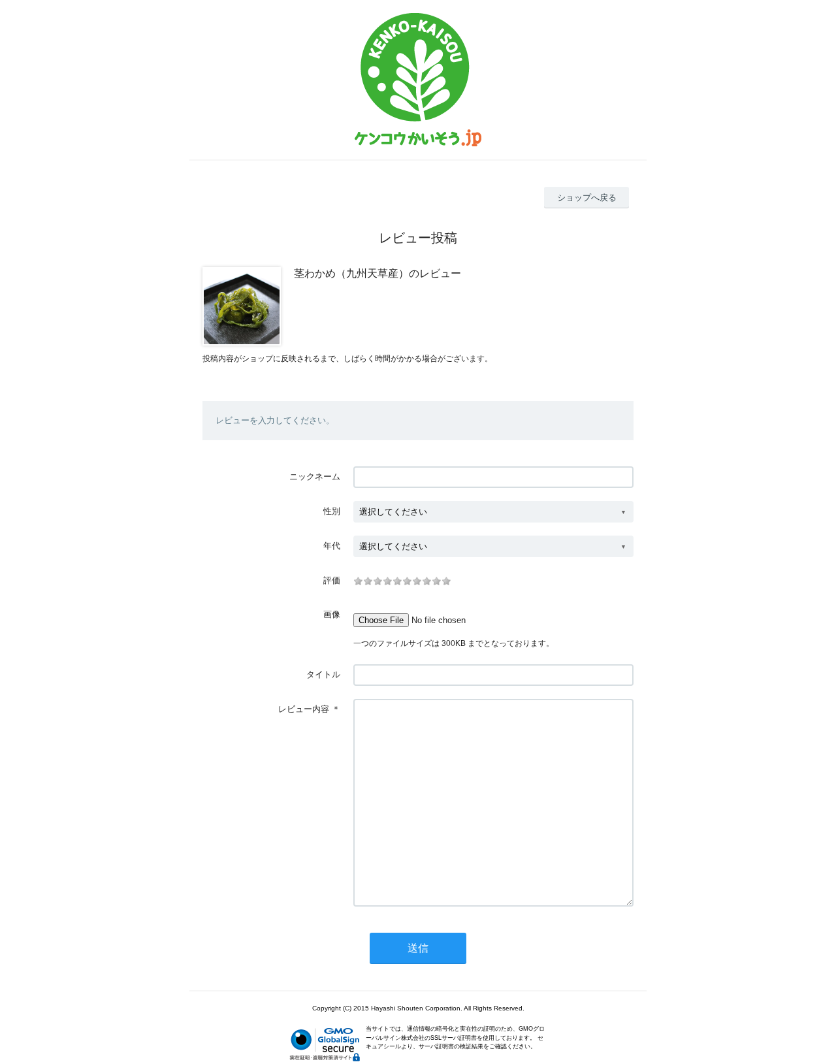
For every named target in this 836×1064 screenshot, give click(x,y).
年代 (331, 546)
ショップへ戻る (587, 197)
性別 (331, 511)
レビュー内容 (303, 709)
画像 (331, 614)
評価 (331, 580)
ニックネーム (314, 476)
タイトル (323, 674)
